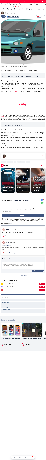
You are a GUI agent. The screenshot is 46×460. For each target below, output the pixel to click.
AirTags (16, 91)
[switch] (42, 1)
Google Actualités (17, 200)
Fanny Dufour (8, 12)
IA (20, 4)
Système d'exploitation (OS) (20, 6)
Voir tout (43, 165)
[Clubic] (23, 1)
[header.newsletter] (5, 1)
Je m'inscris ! (23, 215)
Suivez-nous (3, 16)
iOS (27, 6)
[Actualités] (14, 457)
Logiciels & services (9, 6)
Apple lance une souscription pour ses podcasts (12, 125)
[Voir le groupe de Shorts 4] (25, 194)
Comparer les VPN (23, 293)
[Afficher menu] (1, 1)
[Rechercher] (3, 1)
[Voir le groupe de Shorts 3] (23, 194)
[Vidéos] (20, 457)
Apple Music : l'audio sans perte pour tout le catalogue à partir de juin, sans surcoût (20, 76)
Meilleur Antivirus (13, 4)
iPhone (2, 116)
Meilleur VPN (4, 4)
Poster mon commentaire (38, 270)
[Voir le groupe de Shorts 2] (22, 194)
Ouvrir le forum (24, 275)
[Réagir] (40, 16)
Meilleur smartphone (27, 4)
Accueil (2, 6)
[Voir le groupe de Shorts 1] (21, 194)
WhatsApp (26, 200)
